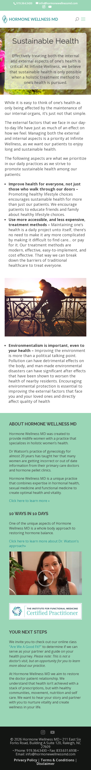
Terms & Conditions (57, 760)
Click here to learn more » (29, 500)
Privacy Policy (25, 760)
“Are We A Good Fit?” (25, 646)
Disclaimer (46, 763)
